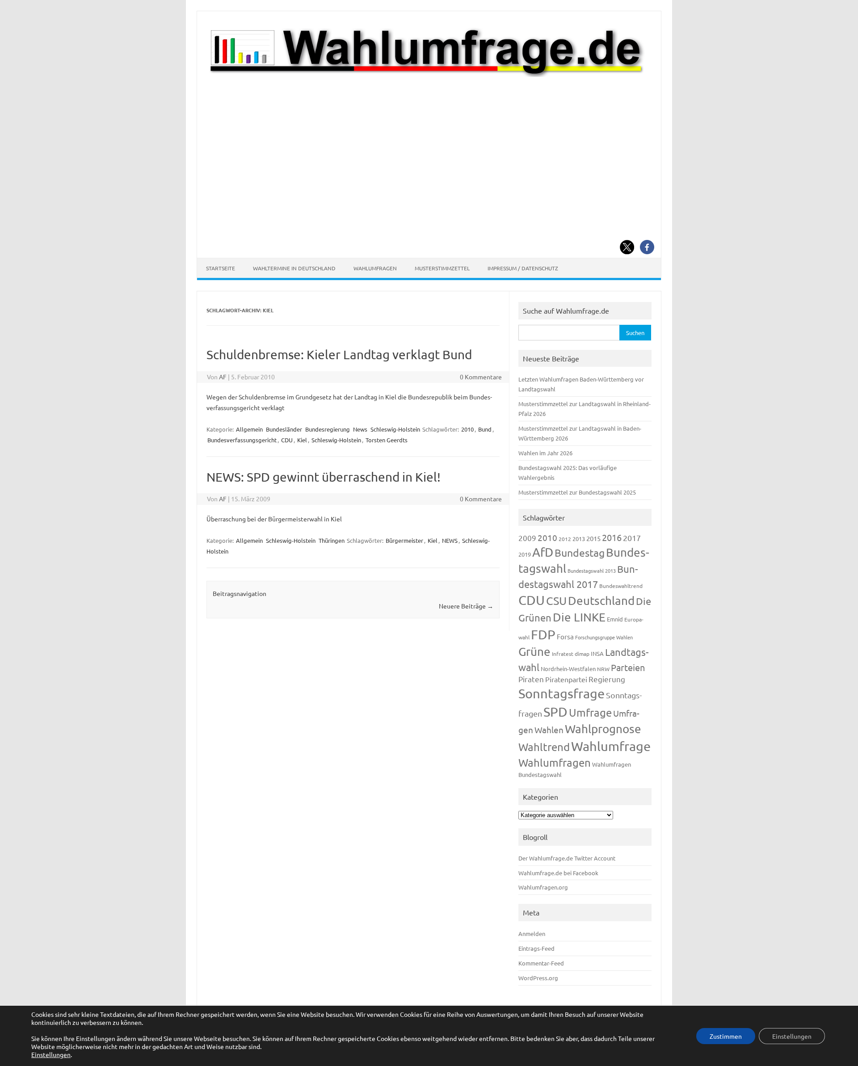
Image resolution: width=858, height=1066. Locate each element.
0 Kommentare (481, 377)
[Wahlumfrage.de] (429, 74)
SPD (555, 711)
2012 (565, 538)
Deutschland (601, 601)
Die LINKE (579, 617)
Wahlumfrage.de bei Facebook (558, 873)
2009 (527, 537)
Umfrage (590, 712)
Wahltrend (544, 746)
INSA (597, 653)
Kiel (302, 440)
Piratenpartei (566, 679)
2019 (524, 554)
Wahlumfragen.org (543, 887)
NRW (603, 668)
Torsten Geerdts (387, 440)
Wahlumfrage (611, 746)
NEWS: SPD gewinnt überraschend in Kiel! (323, 477)
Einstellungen (51, 1054)
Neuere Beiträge (466, 606)
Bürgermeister (404, 540)
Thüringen (332, 540)
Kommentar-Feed (541, 963)
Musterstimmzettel (442, 268)
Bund (485, 429)
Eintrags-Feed (536, 948)
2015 (593, 538)
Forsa (565, 636)
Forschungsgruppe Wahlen (604, 637)
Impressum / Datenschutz (523, 268)
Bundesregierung (327, 429)
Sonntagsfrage (561, 693)
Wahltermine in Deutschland (294, 268)
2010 (467, 429)
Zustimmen (726, 1036)
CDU (287, 440)
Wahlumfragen (375, 268)
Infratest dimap (570, 653)
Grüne (534, 652)
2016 (612, 537)
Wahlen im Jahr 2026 (545, 453)
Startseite (220, 268)
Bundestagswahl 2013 (592, 570)
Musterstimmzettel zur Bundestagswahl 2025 (577, 492)
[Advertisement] (429, 144)
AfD (542, 552)
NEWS (450, 540)
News (360, 429)
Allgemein (249, 429)
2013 (578, 538)
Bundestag (580, 552)
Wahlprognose (603, 729)
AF (223, 377)
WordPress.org (538, 978)
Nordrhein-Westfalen (568, 668)
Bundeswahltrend (621, 585)
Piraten (531, 679)
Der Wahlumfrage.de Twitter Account (566, 858)
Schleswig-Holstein (395, 429)
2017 (632, 537)
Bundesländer (284, 429)
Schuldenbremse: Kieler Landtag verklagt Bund (339, 354)
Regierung (607, 679)
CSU (556, 601)
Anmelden (531, 933)
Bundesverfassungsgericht (242, 440)
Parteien (628, 667)
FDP (543, 634)
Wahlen (549, 729)
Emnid (615, 619)
